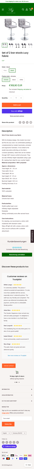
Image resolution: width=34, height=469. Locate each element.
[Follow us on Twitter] (6, 442)
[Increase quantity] (21, 98)
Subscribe (8, 424)
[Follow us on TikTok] (17, 442)
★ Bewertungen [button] (32, 236)
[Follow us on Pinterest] (14, 442)
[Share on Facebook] (20, 122)
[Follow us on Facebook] (3, 442)
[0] (30, 9)
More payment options (17, 116)
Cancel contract (9, 365)
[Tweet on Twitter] (27, 122)
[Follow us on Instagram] (10, 442)
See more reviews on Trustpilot (17, 355)
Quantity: (5, 98)
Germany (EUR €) (17, 433)
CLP (3, 60)
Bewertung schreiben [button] (17, 255)
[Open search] (23, 9)
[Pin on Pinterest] (23, 122)
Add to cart (17, 105)
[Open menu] (3, 9)
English (5, 433)
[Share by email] (30, 122)
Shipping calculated (23, 89)
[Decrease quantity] (11, 98)
